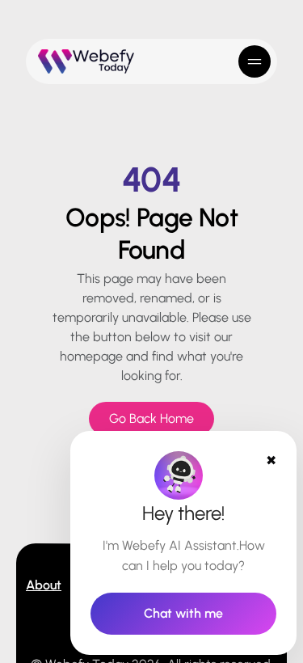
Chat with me (183, 613)
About (43, 585)
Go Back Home (151, 418)
